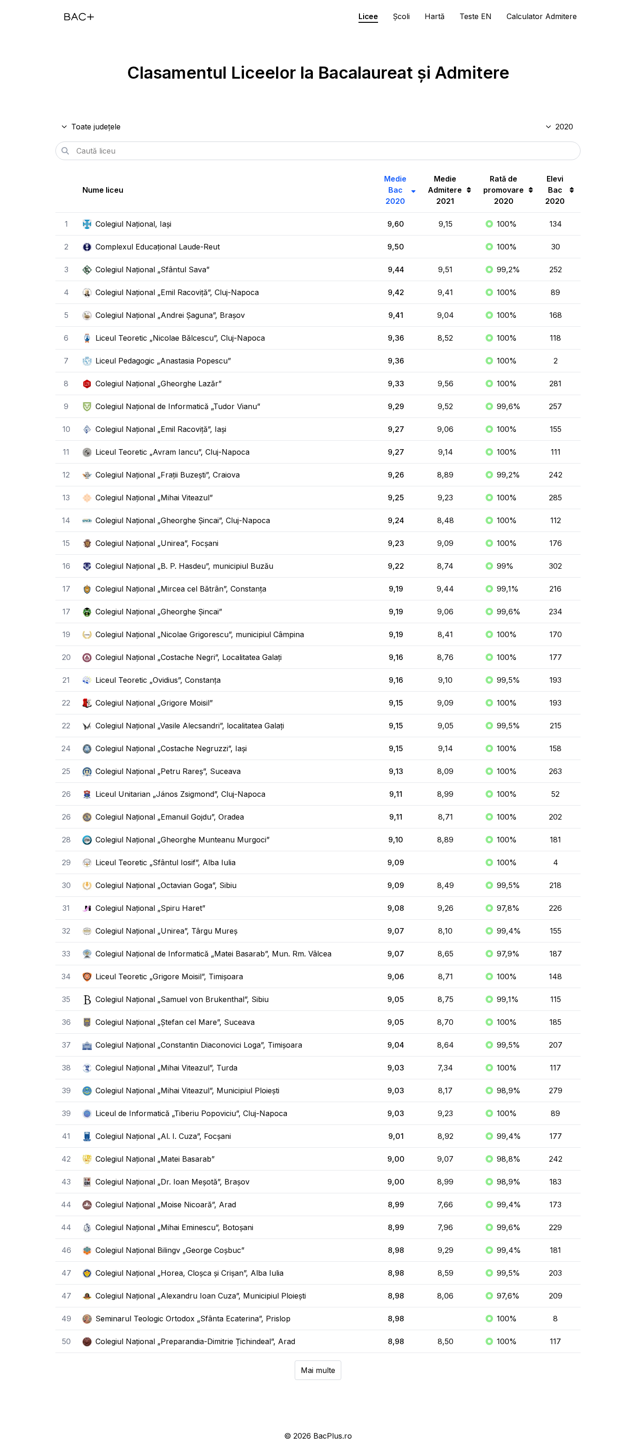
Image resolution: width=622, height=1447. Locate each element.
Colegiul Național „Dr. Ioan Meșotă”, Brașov (172, 1181)
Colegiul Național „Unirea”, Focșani (156, 543)
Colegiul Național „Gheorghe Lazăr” (158, 383)
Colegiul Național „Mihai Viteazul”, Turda (166, 1067)
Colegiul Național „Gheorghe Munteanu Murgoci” (182, 839)
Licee (368, 16)
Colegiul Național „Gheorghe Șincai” (158, 611)
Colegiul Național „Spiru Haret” (150, 908)
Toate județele (96, 126)
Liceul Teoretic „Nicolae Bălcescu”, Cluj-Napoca (180, 338)
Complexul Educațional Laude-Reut (157, 246)
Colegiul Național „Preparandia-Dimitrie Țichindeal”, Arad (195, 1341)
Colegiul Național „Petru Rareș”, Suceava (168, 771)
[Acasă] (79, 16)
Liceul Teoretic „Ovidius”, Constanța (158, 680)
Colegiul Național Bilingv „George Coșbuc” (169, 1250)
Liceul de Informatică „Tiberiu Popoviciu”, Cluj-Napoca (191, 1113)
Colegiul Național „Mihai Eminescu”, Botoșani (174, 1227)
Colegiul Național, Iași (133, 224)
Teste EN (476, 16)
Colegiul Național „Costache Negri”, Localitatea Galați (188, 657)
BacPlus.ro (332, 1435)
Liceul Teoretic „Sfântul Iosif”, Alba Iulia (165, 862)
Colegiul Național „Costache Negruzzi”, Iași (171, 748)
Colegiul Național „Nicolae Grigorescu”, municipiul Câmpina (199, 634)
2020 (564, 126)
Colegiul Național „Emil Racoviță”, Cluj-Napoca (177, 292)
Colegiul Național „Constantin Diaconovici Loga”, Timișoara (198, 1045)
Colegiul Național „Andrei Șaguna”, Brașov (170, 315)
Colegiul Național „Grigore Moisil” (154, 702)
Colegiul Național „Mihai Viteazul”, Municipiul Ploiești (187, 1090)
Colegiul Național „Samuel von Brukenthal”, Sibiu (182, 999)
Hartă (435, 16)
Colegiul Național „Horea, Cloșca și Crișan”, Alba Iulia (189, 1273)
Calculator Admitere (542, 16)
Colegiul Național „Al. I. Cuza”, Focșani (163, 1136)
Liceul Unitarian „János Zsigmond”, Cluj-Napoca (180, 794)
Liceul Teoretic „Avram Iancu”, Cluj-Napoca (172, 452)
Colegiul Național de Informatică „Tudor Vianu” (177, 406)
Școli (401, 16)
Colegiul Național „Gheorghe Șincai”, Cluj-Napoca (182, 520)
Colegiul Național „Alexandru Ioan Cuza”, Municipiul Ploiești (200, 1295)
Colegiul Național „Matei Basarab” (155, 1159)
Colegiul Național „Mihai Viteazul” (154, 497)
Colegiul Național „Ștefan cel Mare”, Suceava (175, 1022)
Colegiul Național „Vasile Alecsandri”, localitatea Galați (189, 725)
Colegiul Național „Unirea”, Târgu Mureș (166, 931)
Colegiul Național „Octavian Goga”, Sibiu (166, 885)
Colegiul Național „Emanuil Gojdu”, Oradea (169, 816)
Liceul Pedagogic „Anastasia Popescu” (163, 360)
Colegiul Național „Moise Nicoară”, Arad (165, 1204)
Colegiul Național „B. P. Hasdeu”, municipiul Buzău (184, 566)
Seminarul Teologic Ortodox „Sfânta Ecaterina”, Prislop (193, 1318)
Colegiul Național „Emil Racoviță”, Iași (160, 429)
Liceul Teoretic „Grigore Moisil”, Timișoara (169, 976)
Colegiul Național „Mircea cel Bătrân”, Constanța (180, 588)
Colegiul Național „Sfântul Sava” (152, 269)
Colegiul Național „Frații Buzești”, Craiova (167, 474)
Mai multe (318, 1370)
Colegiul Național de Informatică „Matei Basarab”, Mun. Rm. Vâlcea (213, 953)
